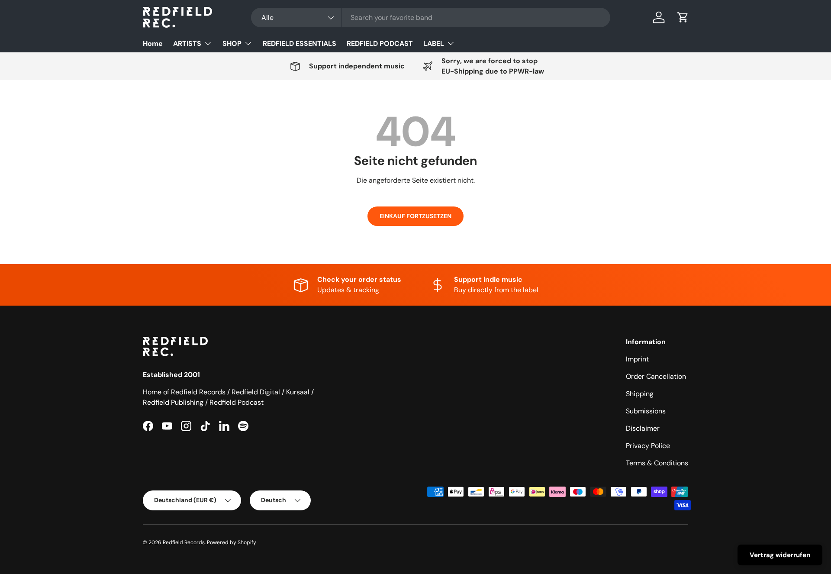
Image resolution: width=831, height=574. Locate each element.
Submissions (646, 411)
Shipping (640, 393)
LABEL (433, 43)
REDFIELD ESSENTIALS (299, 43)
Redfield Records (184, 542)
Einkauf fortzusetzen (415, 216)
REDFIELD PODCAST (380, 43)
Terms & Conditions (657, 463)
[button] (682, 17)
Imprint (637, 359)
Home (153, 43)
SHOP (232, 43)
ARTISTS (187, 43)
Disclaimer (643, 428)
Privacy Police (648, 445)
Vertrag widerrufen (780, 555)
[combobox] (430, 17)
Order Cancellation (656, 376)
